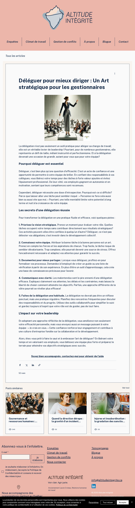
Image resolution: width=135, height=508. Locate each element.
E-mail (5, 452)
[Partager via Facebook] (20, 365)
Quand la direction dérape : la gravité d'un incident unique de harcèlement (67, 420)
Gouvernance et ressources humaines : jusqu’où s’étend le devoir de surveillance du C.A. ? (23, 420)
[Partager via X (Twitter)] (26, 365)
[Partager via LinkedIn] (33, 365)
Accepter (122, 502)
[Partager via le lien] (39, 365)
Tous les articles (15, 55)
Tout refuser (108, 502)
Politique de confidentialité (67, 504)
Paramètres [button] (93, 502)
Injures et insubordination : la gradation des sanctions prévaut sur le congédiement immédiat (110, 420)
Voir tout (125, 388)
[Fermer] (131, 502)
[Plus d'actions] (114, 73)
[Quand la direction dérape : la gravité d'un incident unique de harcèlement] (68, 403)
